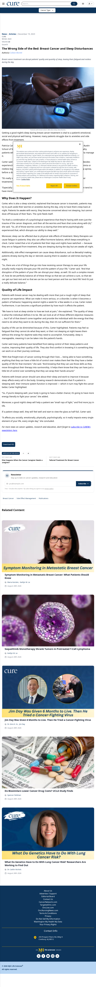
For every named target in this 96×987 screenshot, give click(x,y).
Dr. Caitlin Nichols (14, 869)
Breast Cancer (8, 498)
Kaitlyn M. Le (25, 582)
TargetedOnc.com (48, 905)
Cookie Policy (25, 179)
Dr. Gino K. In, (12, 724)
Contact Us (48, 899)
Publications (43, 498)
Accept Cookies (71, 186)
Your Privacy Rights (48, 924)
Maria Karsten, (13, 582)
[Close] (79, 144)
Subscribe (82, 484)
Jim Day (22, 724)
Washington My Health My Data (48, 921)
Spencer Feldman (14, 795)
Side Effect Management (26, 498)
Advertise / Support (48, 893)
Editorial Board (48, 896)
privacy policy (49, 489)
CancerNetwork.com (48, 902)
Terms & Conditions (48, 913)
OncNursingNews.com (48, 910)
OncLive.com (48, 907)
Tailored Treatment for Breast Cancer (65, 460)
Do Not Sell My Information (48, 919)
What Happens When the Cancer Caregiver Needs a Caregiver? (22, 461)
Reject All (54, 186)
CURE (4, 36)
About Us (48, 890)
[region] (48, 166)
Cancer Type (45, 10)
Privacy (48, 916)
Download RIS (8, 444)
